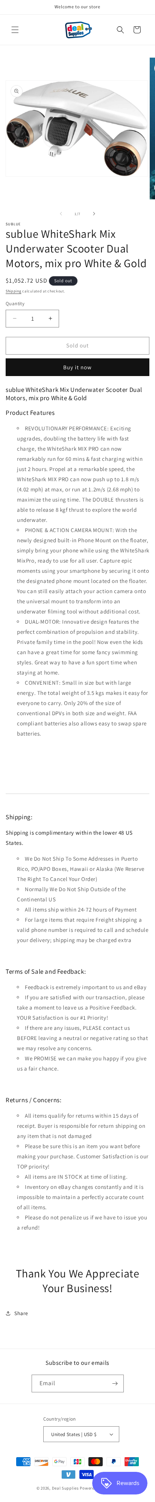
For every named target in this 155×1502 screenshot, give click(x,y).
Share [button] (21, 1313)
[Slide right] (94, 213)
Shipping (13, 291)
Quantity (15, 303)
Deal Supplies (65, 1488)
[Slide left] (61, 213)
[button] (15, 29)
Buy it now (77, 367)
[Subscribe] (115, 1383)
